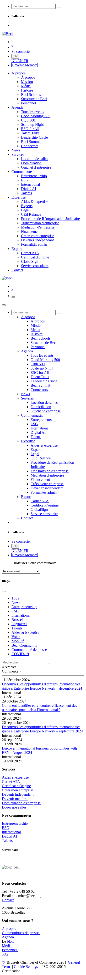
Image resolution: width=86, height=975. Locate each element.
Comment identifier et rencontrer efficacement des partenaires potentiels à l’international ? (39, 707)
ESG (5, 828)
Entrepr (15, 823)
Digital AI (9, 836)
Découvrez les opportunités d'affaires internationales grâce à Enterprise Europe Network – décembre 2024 (42, 686)
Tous (15, 598)
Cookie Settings (25, 967)
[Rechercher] (58, 7)
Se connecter (21, 51)
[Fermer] (4, 305)
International (11, 832)
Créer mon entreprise (17, 790)
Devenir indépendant (17, 794)
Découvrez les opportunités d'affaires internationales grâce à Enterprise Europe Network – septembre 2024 (42, 729)
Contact (8, 900)
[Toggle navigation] (13, 297)
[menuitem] (14, 61)
